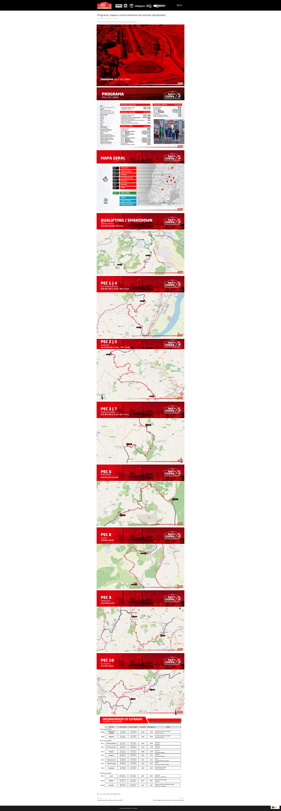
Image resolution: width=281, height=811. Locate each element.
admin (98, 18)
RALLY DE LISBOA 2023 (113, 794)
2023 (104, 794)
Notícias (115, 18)
